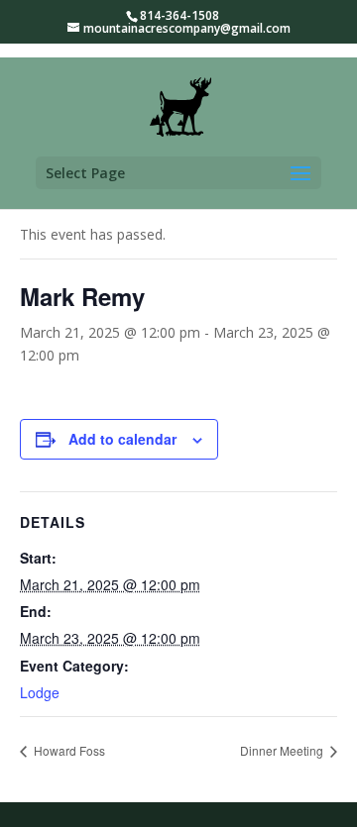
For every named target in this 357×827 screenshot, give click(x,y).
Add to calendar (122, 439)
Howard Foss (68, 750)
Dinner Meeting (283, 750)
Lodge (40, 692)
